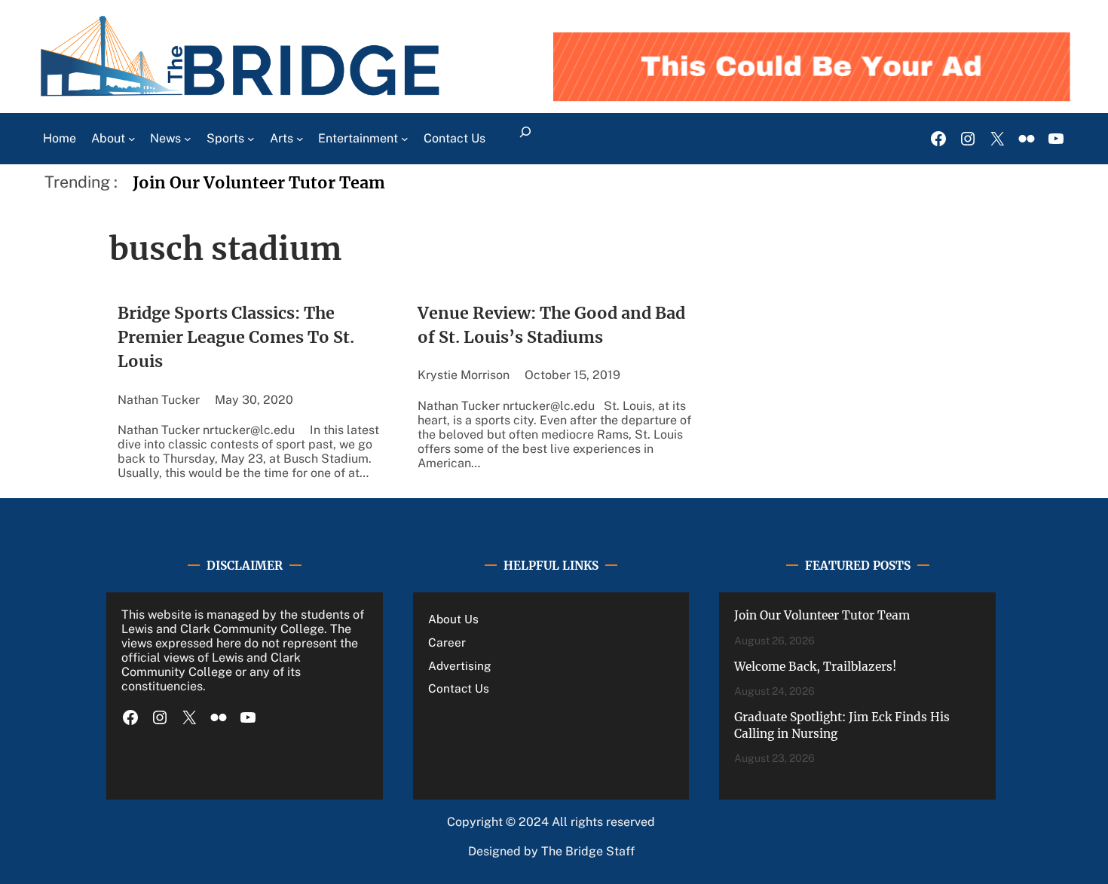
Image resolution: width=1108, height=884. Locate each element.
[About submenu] (132, 138)
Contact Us (458, 688)
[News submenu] (187, 138)
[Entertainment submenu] (405, 138)
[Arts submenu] (300, 138)
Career (447, 642)
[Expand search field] (524, 139)
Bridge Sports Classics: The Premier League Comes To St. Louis (236, 337)
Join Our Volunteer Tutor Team (259, 183)
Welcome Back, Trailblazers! (815, 666)
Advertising (459, 665)
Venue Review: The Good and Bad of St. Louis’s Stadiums (551, 325)
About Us (453, 619)
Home (59, 138)
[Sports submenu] (251, 138)
